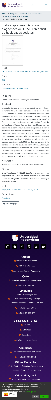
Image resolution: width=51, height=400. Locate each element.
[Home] (12, 5)
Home (4, 13)
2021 (4, 80)
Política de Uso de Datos (26, 340)
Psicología (23, 16)
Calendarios (27, 335)
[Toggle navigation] (46, 5)
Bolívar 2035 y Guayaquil (26, 260)
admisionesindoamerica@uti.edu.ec (27, 352)
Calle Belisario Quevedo (27, 294)
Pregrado (14, 13)
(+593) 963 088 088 (27, 357)
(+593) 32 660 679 (26, 313)
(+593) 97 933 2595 (27, 308)
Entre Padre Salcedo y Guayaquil (27, 298)
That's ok (44, 396)
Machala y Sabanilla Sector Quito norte (27, 280)
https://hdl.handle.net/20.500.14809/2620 (20, 190)
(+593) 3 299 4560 (26, 266)
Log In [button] (37, 5)
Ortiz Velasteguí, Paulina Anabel (15, 88)
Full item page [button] (11, 203)
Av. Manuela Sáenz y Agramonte (26, 271)
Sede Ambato (10, 16)
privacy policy (31, 392)
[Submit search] (32, 5)
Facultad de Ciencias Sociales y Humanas (32, 13)
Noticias (26, 324)
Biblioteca (27, 330)
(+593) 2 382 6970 (26, 285)
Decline (36, 396)
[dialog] (25, 391)
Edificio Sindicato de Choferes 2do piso (27, 302)
